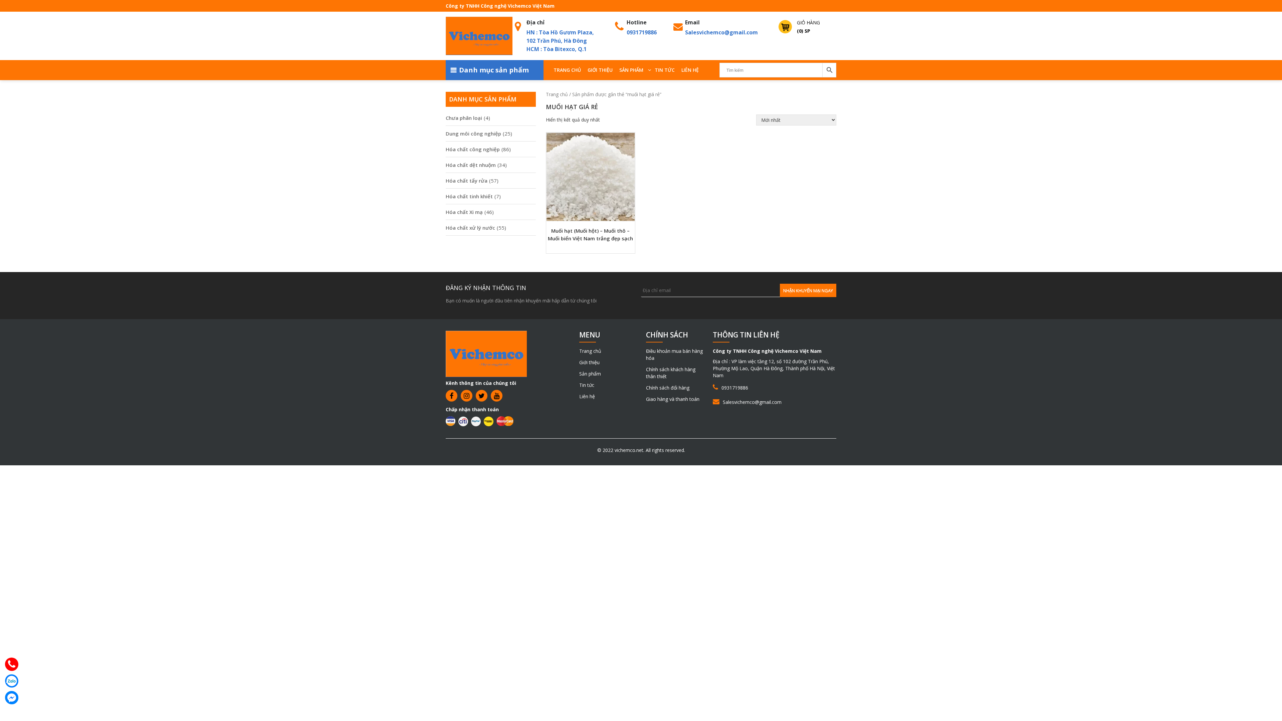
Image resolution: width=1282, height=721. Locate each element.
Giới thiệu (600, 70)
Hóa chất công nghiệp (473, 149)
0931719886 (642, 32)
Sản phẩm (631, 70)
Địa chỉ (535, 22)
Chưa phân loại (464, 117)
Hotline (637, 22)
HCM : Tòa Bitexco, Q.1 (556, 49)
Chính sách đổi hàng (667, 388)
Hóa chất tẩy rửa (466, 180)
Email (692, 22)
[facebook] (451, 395)
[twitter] (481, 395)
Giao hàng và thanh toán (672, 399)
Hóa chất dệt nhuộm (471, 165)
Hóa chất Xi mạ (464, 212)
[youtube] (496, 395)
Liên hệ (690, 70)
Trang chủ (567, 70)
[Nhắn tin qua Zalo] (11, 681)
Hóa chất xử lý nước (470, 227)
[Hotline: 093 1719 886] (11, 664)
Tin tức (665, 70)
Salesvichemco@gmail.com (721, 32)
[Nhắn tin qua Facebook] (11, 697)
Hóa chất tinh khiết (469, 196)
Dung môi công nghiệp (473, 133)
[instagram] (466, 395)
